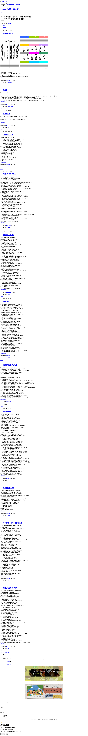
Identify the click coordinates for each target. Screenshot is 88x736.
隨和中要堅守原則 (8, 488)
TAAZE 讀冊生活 (7, 664)
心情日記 (10, 23)
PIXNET (35, 719)
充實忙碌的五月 (8, 135)
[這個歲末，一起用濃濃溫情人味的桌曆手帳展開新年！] (44, 698)
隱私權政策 (51, 719)
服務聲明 (55, 719)
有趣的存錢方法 (8, 33)
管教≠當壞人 (7, 301)
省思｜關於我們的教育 (10, 365)
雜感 (9, 294)
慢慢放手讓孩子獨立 (9, 174)
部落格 (4, 27)
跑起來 (5, 90)
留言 (10, 80)
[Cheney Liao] (2, 20)
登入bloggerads (6, 661)
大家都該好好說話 (8, 235)
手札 (9, 127)
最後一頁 (7, 652)
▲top (1, 84)
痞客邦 (7, 80)
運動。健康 (10, 106)
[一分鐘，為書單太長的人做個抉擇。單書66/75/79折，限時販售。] (44, 680)
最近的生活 (6, 114)
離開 (7, 734)
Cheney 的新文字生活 (9, 9)
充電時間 (10, 82)
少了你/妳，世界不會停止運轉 (12, 523)
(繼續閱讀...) (3, 78)
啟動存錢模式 (7, 411)
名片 (4, 28)
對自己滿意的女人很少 (10, 588)
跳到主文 (2, 12)
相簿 (4, 25)
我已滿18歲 (3, 734)
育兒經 (9, 227)
